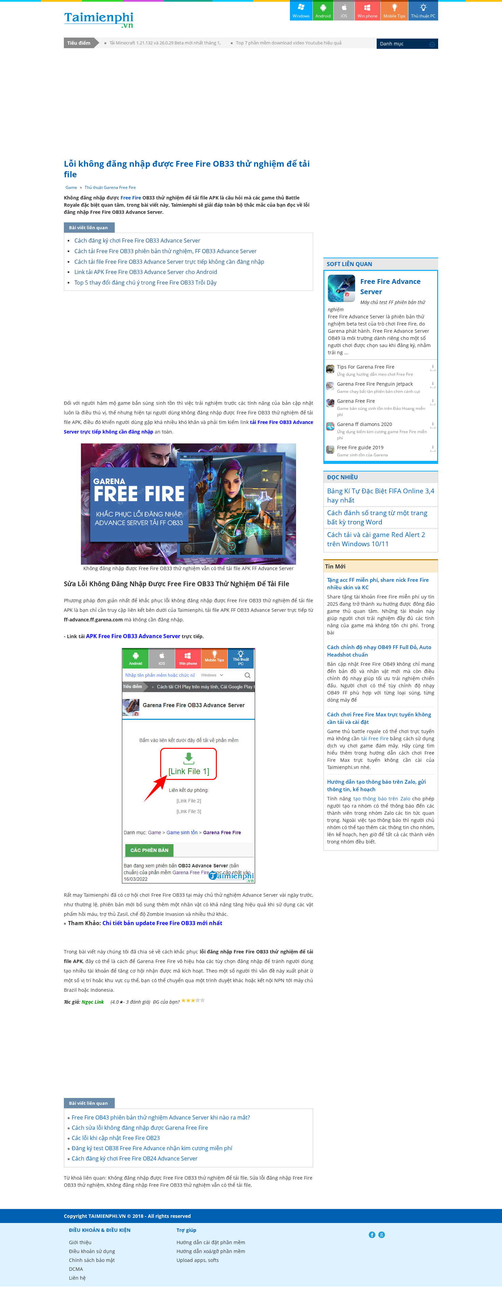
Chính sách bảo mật (92, 1260)
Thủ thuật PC (423, 16)
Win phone (368, 16)
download (99, 20)
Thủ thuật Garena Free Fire (110, 187)
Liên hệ (77, 1278)
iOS (344, 16)
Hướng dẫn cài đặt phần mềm (211, 1242)
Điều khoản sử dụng (92, 1251)
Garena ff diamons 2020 (364, 424)
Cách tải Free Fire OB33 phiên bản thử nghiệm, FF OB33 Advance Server (165, 251)
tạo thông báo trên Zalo (381, 798)
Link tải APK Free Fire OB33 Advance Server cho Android (145, 272)
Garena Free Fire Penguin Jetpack (375, 384)
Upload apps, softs (198, 1260)
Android (323, 16)
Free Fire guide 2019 (360, 447)
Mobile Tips (394, 16)
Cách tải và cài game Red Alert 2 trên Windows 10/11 (376, 539)
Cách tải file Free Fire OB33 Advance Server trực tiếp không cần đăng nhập (169, 261)
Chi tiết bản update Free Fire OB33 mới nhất (162, 923)
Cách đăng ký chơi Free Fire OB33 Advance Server (137, 240)
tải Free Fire (375, 738)
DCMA (76, 1269)
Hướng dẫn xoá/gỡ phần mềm (211, 1251)
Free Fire (131, 197)
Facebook (372, 1235)
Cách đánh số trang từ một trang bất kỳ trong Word (377, 517)
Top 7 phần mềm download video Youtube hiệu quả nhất (286, 44)
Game (71, 187)
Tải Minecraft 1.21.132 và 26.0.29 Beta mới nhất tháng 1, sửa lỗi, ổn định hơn (162, 44)
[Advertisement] (251, 100)
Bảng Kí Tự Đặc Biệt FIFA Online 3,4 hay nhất (380, 495)
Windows (301, 16)
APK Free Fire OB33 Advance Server (133, 636)
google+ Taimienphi (381, 1235)
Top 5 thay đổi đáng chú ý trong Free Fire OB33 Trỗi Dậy (145, 282)
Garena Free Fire (356, 401)
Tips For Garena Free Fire (365, 366)
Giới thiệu (80, 1242)
